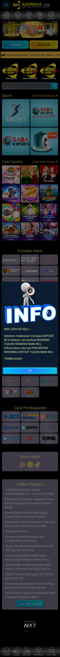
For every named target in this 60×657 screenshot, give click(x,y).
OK (30, 371)
